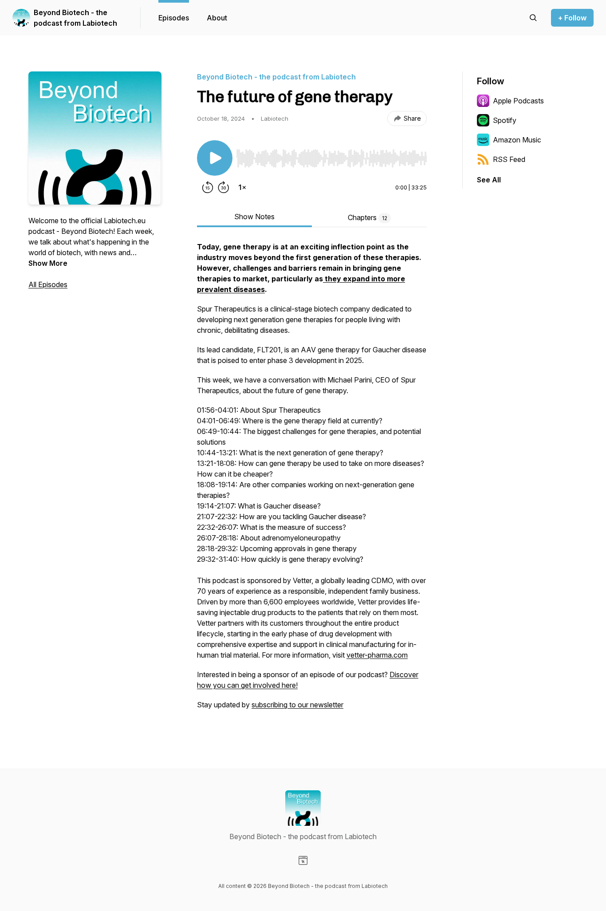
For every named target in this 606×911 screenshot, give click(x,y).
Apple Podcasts (518, 100)
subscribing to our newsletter (297, 704)
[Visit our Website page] (303, 860)
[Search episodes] (533, 17)
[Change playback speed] (242, 187)
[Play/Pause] (214, 158)
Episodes (173, 17)
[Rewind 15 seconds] (207, 187)
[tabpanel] (312, 480)
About (217, 17)
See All (489, 179)
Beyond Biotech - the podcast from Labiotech (75, 18)
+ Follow (572, 17)
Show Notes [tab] (254, 216)
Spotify (504, 120)
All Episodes (47, 284)
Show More (47, 263)
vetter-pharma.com (377, 655)
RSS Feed (509, 159)
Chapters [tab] (367, 217)
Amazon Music (517, 139)
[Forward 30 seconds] (223, 187)
